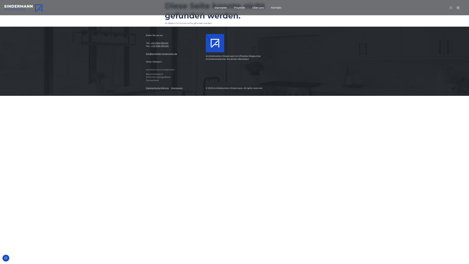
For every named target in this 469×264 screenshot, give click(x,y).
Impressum (177, 88)
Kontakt (276, 7)
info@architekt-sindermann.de (161, 54)
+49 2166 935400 (159, 43)
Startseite (220, 7)
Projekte (239, 7)
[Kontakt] (5, 258)
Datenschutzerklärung (157, 88)
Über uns (258, 7)
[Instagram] (450, 7)
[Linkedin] (458, 7)
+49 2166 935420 (160, 46)
